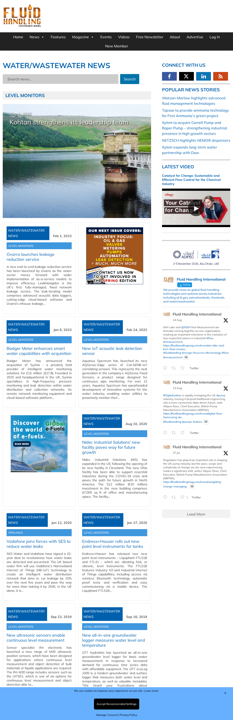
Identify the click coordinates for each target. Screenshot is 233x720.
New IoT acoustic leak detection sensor (112, 351)
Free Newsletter (149, 37)
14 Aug (177, 320)
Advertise (195, 37)
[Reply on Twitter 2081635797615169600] (166, 497)
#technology (213, 352)
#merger (187, 352)
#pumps (187, 421)
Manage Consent (107, 715)
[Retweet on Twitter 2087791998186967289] (175, 433)
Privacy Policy (128, 715)
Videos (124, 37)
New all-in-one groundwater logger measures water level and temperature (113, 640)
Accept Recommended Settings (117, 704)
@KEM (185, 327)
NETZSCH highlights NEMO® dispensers (196, 140)
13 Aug (177, 388)
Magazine (80, 37)
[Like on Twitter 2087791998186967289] (183, 433)
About (175, 37)
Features (58, 37)
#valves (197, 421)
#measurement (172, 341)
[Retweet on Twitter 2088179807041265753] (175, 368)
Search (130, 79)
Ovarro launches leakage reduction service (30, 257)
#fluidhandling (172, 352)
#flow (209, 338)
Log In (215, 37)
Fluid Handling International (197, 314)
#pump (220, 395)
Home (18, 37)
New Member (116, 46)
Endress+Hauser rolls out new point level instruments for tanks (112, 544)
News (34, 37)
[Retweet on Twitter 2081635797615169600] (175, 497)
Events (106, 37)
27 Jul (176, 452)
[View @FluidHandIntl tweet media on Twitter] (186, 357)
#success (199, 352)
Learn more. (151, 690)
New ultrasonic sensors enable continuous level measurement (36, 638)
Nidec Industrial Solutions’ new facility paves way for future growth (111, 447)
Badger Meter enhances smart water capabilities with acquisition (39, 351)
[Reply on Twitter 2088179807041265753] (166, 368)
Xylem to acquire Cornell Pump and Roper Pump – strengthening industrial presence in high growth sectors (194, 128)
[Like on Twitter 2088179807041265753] (183, 368)
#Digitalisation (172, 395)
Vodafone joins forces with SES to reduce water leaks (39, 544)
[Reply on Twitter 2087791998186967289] (166, 433)
